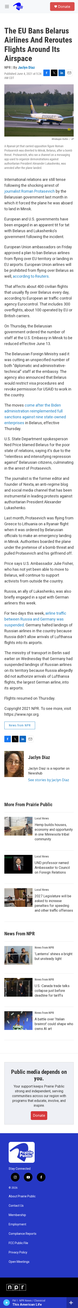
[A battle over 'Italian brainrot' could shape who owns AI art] (18, 1020)
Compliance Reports (22, 1233)
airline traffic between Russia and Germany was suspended (35, 619)
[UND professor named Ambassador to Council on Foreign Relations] (18, 864)
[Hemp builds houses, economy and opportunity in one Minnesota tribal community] (18, 826)
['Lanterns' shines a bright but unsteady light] (18, 955)
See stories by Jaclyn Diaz (48, 779)
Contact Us (16, 1205)
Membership (17, 1215)
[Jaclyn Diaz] (14, 764)
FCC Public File (18, 1243)
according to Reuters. (31, 276)
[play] (6, 1302)
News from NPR (20, 725)
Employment (17, 1224)
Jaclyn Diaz (26, 67)
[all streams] (72, 1302)
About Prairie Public (22, 1196)
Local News (42, 818)
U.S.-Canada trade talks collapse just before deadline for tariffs (52, 991)
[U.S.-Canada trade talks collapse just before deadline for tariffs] (18, 987)
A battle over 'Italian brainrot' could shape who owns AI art (54, 1024)
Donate (64, 6)
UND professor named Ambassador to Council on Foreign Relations (52, 867)
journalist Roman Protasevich (29, 191)
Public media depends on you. (39, 1075)
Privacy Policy (18, 1252)
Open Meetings (19, 1261)
